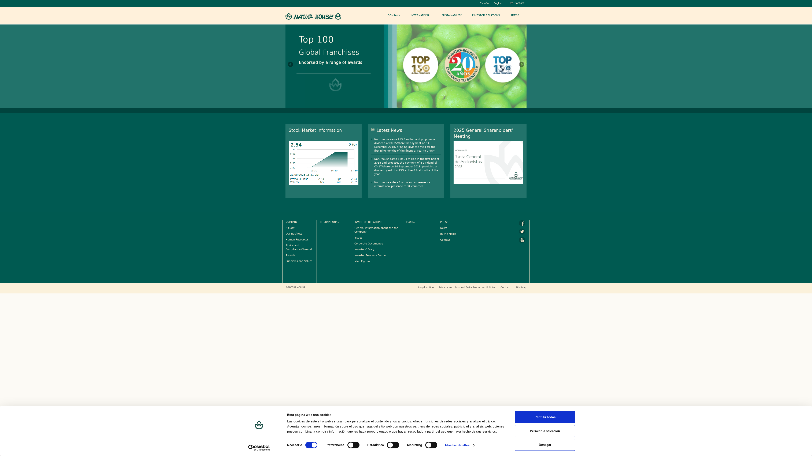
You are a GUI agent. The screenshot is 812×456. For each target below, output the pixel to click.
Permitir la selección (545, 431)
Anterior (291, 64)
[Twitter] (522, 231)
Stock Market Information (315, 130)
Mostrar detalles (457, 445)
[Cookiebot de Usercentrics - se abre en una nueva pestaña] (259, 448)
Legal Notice (426, 287)
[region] (406, 65)
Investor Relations (486, 15)
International (421, 15)
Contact (445, 240)
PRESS (444, 222)
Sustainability (452, 15)
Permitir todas (545, 417)
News (443, 228)
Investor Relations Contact (371, 255)
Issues (358, 237)
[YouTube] (522, 240)
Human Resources (297, 239)
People (410, 222)
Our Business (294, 233)
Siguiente (521, 64)
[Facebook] (522, 223)
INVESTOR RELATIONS (368, 222)
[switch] (353, 445)
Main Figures (362, 261)
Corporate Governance (368, 243)
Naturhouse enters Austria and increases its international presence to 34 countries (402, 184)
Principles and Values (299, 261)
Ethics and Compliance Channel (299, 247)
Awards (290, 255)
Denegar (545, 444)
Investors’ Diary (364, 249)
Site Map (521, 287)
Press (514, 15)
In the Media (448, 234)
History (290, 227)
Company (394, 15)
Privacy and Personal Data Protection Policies (467, 287)
